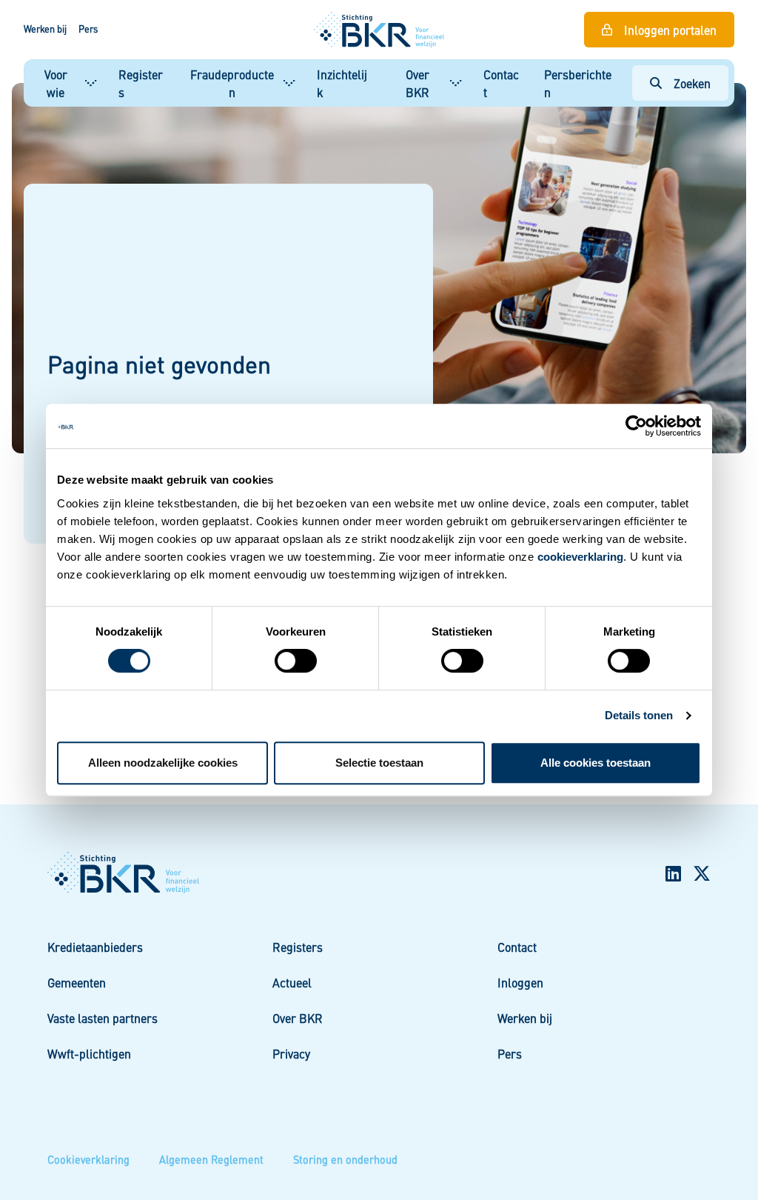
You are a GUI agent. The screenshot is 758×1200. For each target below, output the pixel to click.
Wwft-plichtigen (89, 1053)
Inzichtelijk (342, 83)
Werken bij (45, 29)
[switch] (296, 661)
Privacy (291, 1053)
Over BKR (417, 83)
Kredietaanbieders (95, 947)
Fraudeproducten (232, 83)
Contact (501, 83)
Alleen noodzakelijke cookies (163, 762)
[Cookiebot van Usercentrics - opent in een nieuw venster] (636, 426)
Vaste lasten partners (102, 1018)
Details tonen (639, 715)
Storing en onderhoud (345, 1159)
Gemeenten (76, 982)
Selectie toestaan (379, 762)
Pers (88, 29)
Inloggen (520, 982)
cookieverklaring (580, 556)
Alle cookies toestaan (595, 762)
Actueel (292, 982)
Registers (140, 83)
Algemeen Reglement (211, 1159)
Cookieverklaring (88, 1159)
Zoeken (692, 83)
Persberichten (577, 83)
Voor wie (55, 83)
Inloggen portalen (670, 29)
